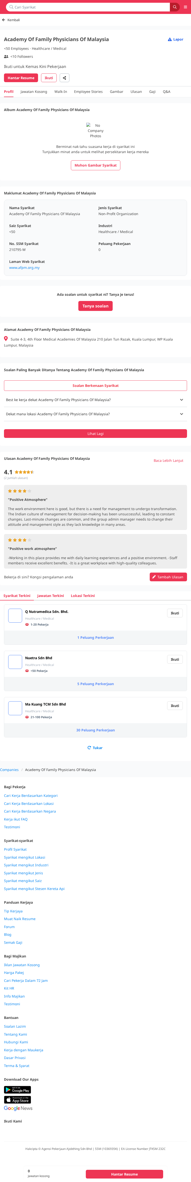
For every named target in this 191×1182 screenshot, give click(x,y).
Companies (9, 769)
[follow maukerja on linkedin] (51, 1131)
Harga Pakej (14, 972)
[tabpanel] (95, 415)
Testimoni (12, 827)
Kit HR (9, 988)
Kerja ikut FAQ (16, 819)
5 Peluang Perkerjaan (95, 683)
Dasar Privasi (15, 1058)
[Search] (175, 7)
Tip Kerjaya (13, 911)
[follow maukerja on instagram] (40, 1131)
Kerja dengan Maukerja (23, 1050)
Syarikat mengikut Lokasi (24, 857)
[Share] (64, 77)
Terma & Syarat (16, 1066)
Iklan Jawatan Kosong (22, 965)
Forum (9, 927)
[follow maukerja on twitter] (18, 1131)
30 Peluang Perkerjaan (95, 730)
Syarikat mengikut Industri (26, 865)
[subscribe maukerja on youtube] (29, 1131)
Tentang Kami (15, 1034)
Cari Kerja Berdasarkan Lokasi (29, 803)
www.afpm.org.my (24, 267)
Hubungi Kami (16, 1042)
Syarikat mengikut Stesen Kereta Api (34, 888)
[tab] (95, 385)
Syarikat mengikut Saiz (23, 881)
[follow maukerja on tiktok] (62, 1131)
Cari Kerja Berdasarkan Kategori (31, 795)
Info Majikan (14, 996)
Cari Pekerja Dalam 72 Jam (26, 980)
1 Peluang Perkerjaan (95, 637)
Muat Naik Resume (20, 919)
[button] (95, 400)
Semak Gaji (13, 942)
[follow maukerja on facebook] (7, 1131)
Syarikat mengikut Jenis (23, 873)
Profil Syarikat (15, 849)
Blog (7, 934)
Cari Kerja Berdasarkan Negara (30, 811)
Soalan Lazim (15, 1026)
